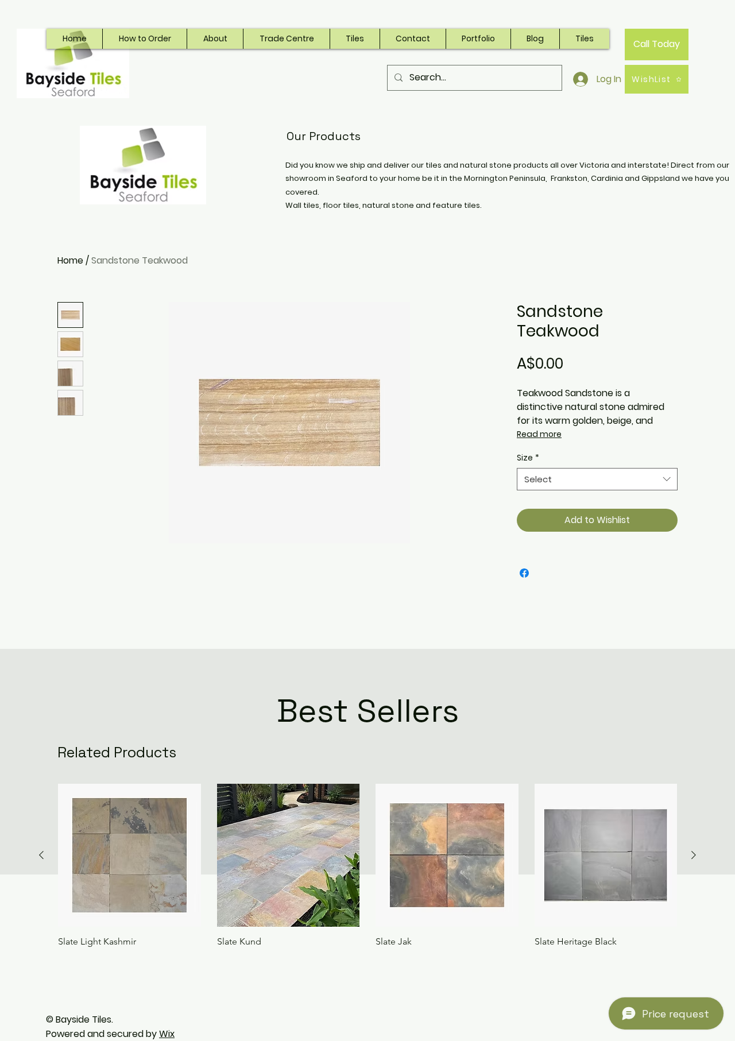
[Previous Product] (41, 855)
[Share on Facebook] (524, 573)
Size (528, 457)
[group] (367, 865)
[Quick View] (129, 855)
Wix (167, 1033)
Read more (539, 434)
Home (70, 260)
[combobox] (597, 479)
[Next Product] (694, 855)
